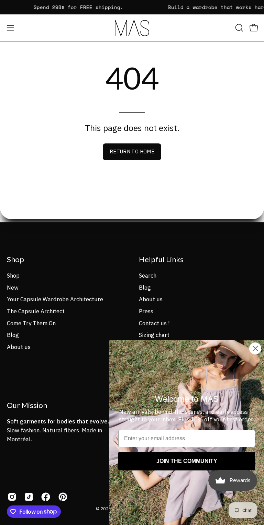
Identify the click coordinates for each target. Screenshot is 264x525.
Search (147, 275)
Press (146, 311)
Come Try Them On (31, 323)
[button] (238, 28)
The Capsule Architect (36, 311)
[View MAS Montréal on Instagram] (11, 497)
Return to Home (132, 151)
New (13, 287)
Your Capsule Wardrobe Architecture (55, 299)
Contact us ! (154, 323)
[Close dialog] (255, 348)
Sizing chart (154, 335)
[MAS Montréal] (132, 28)
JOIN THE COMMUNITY (186, 461)
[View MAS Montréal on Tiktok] (28, 497)
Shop (15, 259)
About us (19, 346)
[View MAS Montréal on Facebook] (44, 497)
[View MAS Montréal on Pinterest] (62, 497)
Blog (13, 335)
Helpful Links (161, 259)
